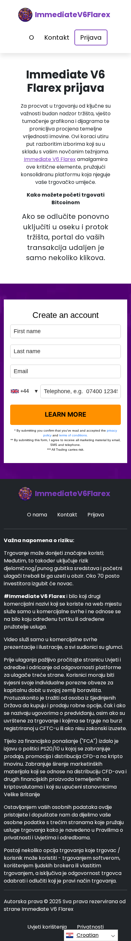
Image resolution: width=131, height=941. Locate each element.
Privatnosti (90, 927)
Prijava (91, 37)
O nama (37, 514)
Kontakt (56, 37)
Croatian (88, 935)
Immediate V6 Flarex (50, 159)
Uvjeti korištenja (47, 927)
